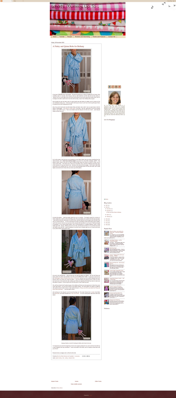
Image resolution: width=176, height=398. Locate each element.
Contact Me (111, 36)
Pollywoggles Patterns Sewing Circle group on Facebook (66, 278)
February (108, 216)
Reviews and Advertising (82, 36)
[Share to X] (86, 356)
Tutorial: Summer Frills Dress (115, 286)
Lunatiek (92, 292)
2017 (107, 205)
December (109, 208)
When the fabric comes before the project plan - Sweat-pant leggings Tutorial (116, 232)
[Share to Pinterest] (89, 356)
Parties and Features (99, 36)
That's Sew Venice (75, 293)
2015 (107, 219)
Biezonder (57, 293)
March (108, 214)
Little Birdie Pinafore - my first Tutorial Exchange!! (116, 241)
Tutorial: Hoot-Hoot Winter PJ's (116, 293)
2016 (107, 207)
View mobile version (76, 384)
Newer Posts (54, 381)
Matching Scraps (113, 248)
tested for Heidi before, (70, 108)
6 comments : (77, 356)
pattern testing (59, 357)
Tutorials (61, 36)
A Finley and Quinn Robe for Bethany (68, 46)
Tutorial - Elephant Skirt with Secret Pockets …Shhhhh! (117, 255)
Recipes (69, 36)
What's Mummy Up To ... (75, 6)
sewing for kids (71, 357)
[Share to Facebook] (87, 356)
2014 (107, 220)
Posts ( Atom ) (60, 387)
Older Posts (98, 381)
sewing (66, 357)
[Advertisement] (76, 370)
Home (55, 36)
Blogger (90, 395)
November (109, 210)
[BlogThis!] (84, 356)
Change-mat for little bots (115, 299)
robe (63, 357)
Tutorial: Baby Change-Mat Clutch (116, 270)
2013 (107, 222)
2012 (107, 224)
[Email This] (82, 356)
